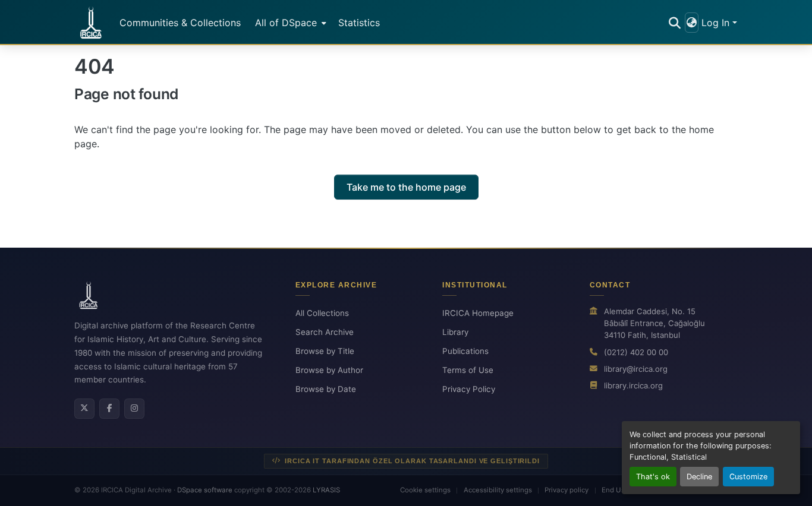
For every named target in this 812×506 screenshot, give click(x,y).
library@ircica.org (636, 369)
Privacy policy (566, 490)
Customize (748, 476)
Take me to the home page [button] (406, 187)
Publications (465, 351)
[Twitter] (84, 409)
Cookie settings (425, 490)
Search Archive (324, 332)
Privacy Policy (468, 389)
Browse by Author (329, 370)
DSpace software (204, 490)
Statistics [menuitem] (359, 23)
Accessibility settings (498, 490)
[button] (91, 22)
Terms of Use (467, 370)
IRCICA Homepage (478, 313)
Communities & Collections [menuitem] (180, 23)
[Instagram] (134, 409)
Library (455, 332)
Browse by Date (325, 389)
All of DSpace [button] (286, 23)
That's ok (653, 476)
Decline (699, 476)
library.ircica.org (633, 385)
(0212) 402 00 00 (636, 352)
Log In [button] (716, 23)
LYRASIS (326, 490)
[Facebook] (109, 409)
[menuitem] (289, 22)
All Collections (322, 313)
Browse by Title (324, 351)
